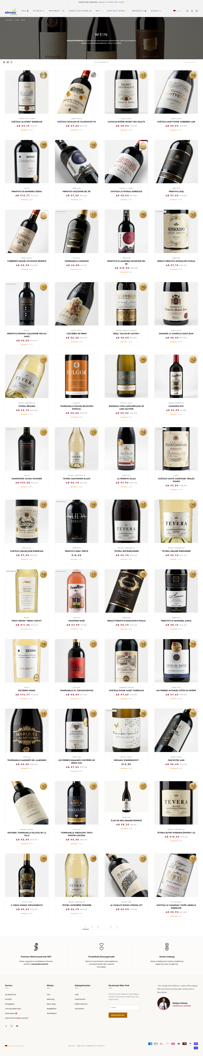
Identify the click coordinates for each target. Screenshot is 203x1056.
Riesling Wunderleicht (126, 760)
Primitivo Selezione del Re (77, 191)
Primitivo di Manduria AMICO (176, 620)
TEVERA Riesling (26, 406)
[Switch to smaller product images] (8, 62)
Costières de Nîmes (77, 333)
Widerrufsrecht (81, 1004)
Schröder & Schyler (126, 687)
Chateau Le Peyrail (126, 188)
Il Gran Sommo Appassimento (27, 905)
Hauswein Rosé (77, 620)
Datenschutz (80, 999)
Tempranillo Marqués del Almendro (26, 760)
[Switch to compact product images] (11, 62)
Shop (17, 20)
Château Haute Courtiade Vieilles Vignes (176, 480)
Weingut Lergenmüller (26, 403)
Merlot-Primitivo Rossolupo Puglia (176, 261)
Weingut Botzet (126, 757)
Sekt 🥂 (99, 11)
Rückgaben (9, 1004)
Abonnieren (117, 1015)
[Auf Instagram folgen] (12, 1026)
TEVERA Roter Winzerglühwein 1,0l (176, 832)
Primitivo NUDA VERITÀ (76, 551)
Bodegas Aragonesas (176, 403)
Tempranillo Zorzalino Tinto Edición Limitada (76, 834)
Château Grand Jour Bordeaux (26, 551)
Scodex (176, 475)
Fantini (26, 188)
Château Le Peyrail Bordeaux (126, 191)
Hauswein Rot (176, 406)
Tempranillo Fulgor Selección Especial (76, 407)
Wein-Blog (51, 1004)
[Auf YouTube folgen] (17, 1026)
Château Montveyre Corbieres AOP (176, 121)
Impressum (79, 1008)
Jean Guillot (27, 548)
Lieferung (50, 999)
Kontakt (8, 999)
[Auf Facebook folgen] (6, 1026)
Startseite (9, 20)
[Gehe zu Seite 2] (117, 926)
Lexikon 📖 (156, 11)
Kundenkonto (10, 994)
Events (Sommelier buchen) (16, 1018)
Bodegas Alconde (26, 829)
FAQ (48, 994)
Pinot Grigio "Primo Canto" (27, 620)
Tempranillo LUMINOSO (76, 261)
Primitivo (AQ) (176, 191)
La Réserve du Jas (126, 478)
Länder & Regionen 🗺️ (80, 11)
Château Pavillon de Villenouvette (76, 121)
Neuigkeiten (51, 1008)
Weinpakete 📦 (139, 11)
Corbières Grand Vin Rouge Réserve (26, 261)
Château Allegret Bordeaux (26, 121)
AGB (76, 994)
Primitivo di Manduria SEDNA (27, 191)
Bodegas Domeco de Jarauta (126, 330)
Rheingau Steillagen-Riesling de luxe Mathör (126, 407)
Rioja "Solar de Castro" (126, 333)
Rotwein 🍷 (39, 11)
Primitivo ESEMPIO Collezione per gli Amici (26, 335)
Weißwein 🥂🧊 (56, 11)
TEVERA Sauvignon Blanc (76, 478)
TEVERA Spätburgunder (126, 551)
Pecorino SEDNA (26, 690)
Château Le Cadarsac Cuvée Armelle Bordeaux (176, 906)
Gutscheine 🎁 (11, 1013)
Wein (23, 20)
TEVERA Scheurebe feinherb (76, 905)
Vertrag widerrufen (13, 1008)
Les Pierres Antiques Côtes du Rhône (176, 690)
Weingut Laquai (126, 403)
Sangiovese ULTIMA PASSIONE (27, 478)
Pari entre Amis (176, 760)
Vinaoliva (76, 258)
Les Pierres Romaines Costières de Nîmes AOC (76, 761)
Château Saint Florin (27, 118)
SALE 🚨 (25, 11)
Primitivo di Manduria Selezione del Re (126, 262)
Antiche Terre (27, 902)
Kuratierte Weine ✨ (117, 11)
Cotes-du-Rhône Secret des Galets (126, 121)
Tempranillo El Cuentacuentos (76, 690)
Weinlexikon (52, 1013)
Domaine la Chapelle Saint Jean (176, 333)
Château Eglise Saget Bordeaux (126, 690)
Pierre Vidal (126, 475)
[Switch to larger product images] (4, 62)
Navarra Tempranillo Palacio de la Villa (27, 834)
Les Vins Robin (176, 902)
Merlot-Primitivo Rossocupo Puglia (126, 620)
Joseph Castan (76, 118)
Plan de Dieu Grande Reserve (126, 820)
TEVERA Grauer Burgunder (176, 551)
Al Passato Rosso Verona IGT (126, 905)
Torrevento (76, 188)
